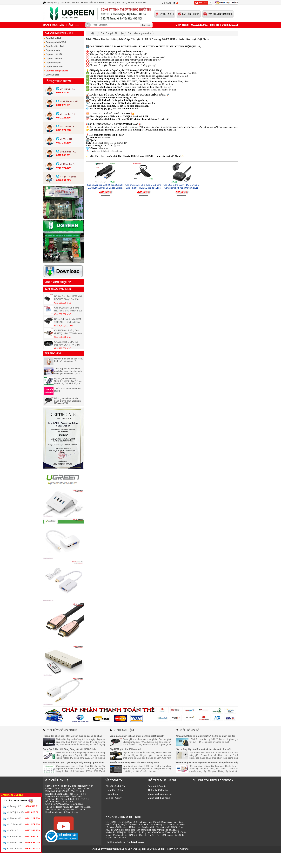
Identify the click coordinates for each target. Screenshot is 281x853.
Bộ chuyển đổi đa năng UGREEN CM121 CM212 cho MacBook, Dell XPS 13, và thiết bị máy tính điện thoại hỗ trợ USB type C (68, 383)
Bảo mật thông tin (157, 786)
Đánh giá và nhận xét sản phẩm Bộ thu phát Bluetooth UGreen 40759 (67, 401)
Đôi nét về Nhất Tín (116, 786)
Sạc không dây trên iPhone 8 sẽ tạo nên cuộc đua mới (203, 749)
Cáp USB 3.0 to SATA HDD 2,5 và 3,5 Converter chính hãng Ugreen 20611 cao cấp (181, 188)
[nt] (63, 262)
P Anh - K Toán (23, 848)
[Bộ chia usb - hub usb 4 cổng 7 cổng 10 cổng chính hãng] (63, 516)
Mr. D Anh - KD (23, 824)
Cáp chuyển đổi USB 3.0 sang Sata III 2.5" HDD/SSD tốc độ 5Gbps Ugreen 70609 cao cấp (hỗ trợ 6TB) (105, 188)
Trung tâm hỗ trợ (114, 790)
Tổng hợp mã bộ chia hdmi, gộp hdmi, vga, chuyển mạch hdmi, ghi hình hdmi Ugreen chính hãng (68, 372)
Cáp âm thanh (53, 50)
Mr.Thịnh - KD (23, 818)
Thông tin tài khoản (158, 790)
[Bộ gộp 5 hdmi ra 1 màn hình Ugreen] (63, 675)
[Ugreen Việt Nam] (63, 486)
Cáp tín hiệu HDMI (55, 46)
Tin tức (75, 2)
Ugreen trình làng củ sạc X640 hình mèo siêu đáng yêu (68, 360)
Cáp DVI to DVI (53, 38)
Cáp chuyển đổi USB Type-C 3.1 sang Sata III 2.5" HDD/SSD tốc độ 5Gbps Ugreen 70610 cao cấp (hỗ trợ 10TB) (143, 188)
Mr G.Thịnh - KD (23, 812)
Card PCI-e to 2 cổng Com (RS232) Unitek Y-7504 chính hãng (68, 327)
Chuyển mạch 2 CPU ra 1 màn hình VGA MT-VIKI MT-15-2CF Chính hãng (67, 338)
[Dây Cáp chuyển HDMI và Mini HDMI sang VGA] (63, 600)
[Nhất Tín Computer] (140, 13)
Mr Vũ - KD (23, 830)
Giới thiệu (65, 2)
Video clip (141, 2)
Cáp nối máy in (53, 62)
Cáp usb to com (54, 58)
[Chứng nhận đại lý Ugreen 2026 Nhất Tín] (63, 468)
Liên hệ (110, 2)
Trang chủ (52, 2)
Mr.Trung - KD (23, 806)
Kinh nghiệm (124, 730)
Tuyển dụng (112, 794)
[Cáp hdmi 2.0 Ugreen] (63, 643)
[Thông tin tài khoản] (140, 715)
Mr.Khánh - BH (23, 842)
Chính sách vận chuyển (160, 794)
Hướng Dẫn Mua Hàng (93, 2)
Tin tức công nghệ (62, 730)
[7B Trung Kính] (63, 218)
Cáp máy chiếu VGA (56, 42)
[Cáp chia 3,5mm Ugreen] (63, 704)
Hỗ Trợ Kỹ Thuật (125, 2)
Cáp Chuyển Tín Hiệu (59, 33)
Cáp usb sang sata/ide (57, 70)
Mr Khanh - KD (23, 836)
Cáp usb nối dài (54, 54)
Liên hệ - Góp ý (113, 798)
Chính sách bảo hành (159, 798)
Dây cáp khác (52, 75)
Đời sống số (190, 730)
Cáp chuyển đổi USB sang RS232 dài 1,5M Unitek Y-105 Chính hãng (68, 304)
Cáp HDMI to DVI (54, 66)
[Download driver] (63, 277)
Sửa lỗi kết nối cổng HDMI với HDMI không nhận (134, 762)
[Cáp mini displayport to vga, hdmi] (63, 558)
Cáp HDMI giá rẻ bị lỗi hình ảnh (125, 749)
